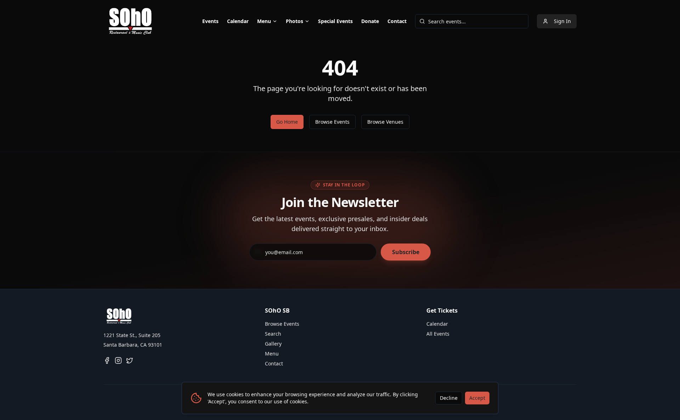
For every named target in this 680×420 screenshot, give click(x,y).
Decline (449, 397)
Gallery (273, 343)
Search (273, 333)
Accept (477, 397)
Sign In (562, 21)
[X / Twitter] (129, 360)
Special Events (335, 21)
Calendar (238, 21)
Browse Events (332, 121)
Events (210, 21)
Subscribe (405, 252)
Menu (264, 21)
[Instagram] (118, 360)
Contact (397, 21)
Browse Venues (385, 121)
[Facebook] (106, 360)
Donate (370, 21)
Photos (294, 21)
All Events (437, 333)
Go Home (287, 121)
